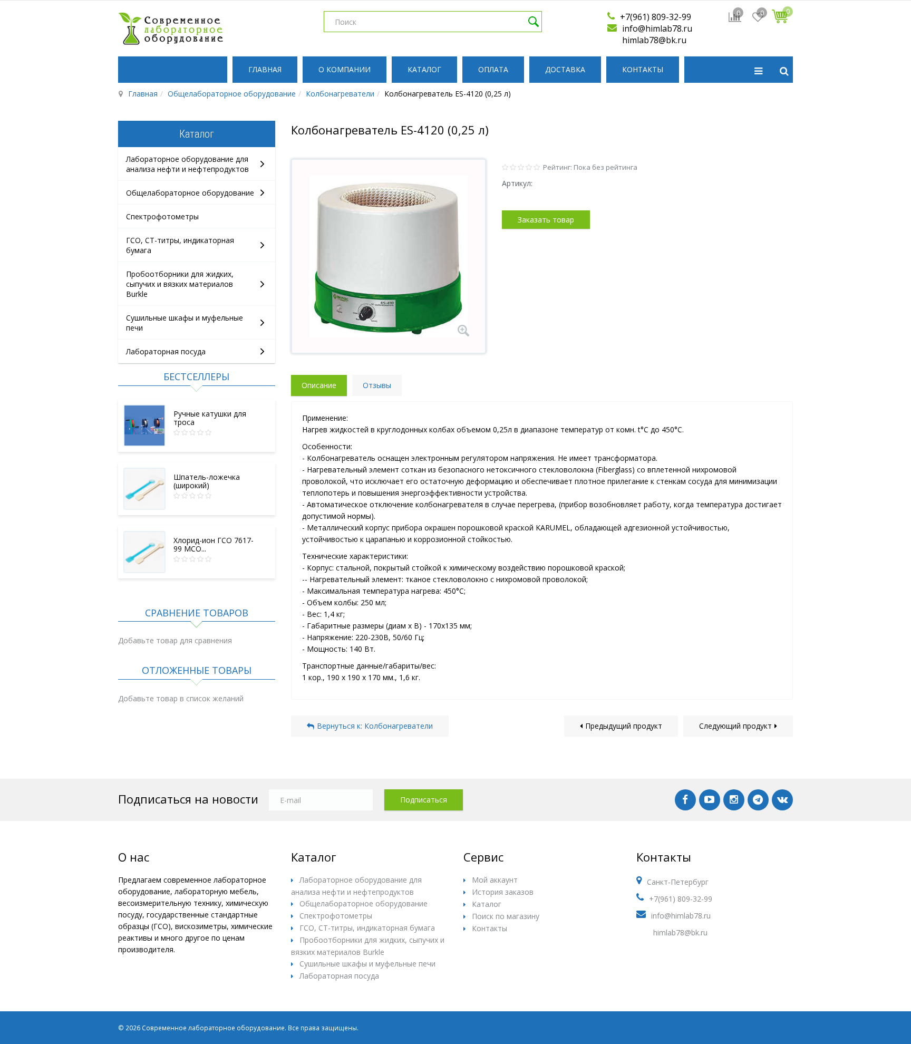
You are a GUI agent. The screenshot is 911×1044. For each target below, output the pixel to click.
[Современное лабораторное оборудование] (171, 28)
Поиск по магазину (505, 916)
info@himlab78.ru (657, 28)
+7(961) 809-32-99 (655, 17)
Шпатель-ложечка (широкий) (206, 481)
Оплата (493, 69)
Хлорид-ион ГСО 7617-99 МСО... (213, 544)
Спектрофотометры (162, 216)
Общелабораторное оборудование (232, 94)
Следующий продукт (735, 726)
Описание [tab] (319, 385)
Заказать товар (546, 220)
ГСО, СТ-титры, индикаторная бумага (367, 928)
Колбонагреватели (340, 94)
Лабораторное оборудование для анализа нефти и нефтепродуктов (187, 164)
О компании (344, 69)
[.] (685, 799)
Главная (265, 69)
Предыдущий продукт (623, 726)
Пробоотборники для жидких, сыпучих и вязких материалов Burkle (180, 284)
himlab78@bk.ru (654, 40)
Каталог (424, 69)
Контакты (642, 69)
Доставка (565, 69)
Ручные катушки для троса (209, 418)
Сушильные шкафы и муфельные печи (367, 964)
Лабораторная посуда (166, 351)
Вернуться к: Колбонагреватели (375, 726)
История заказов (503, 892)
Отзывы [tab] (377, 385)
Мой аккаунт (495, 880)
